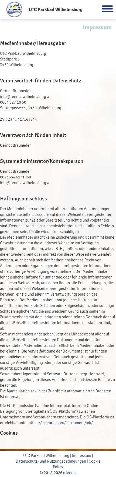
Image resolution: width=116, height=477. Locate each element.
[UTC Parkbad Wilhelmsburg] (14, 9)
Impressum (81, 455)
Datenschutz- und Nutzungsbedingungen (51, 461)
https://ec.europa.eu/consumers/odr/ (61, 423)
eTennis (69, 472)
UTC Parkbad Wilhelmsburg (56, 9)
